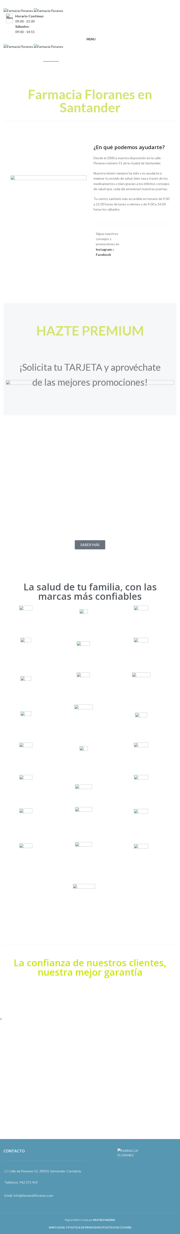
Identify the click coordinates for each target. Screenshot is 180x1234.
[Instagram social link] (93, 4)
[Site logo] (19, 10)
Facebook (103, 255)
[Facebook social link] (86, 4)
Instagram (104, 249)
